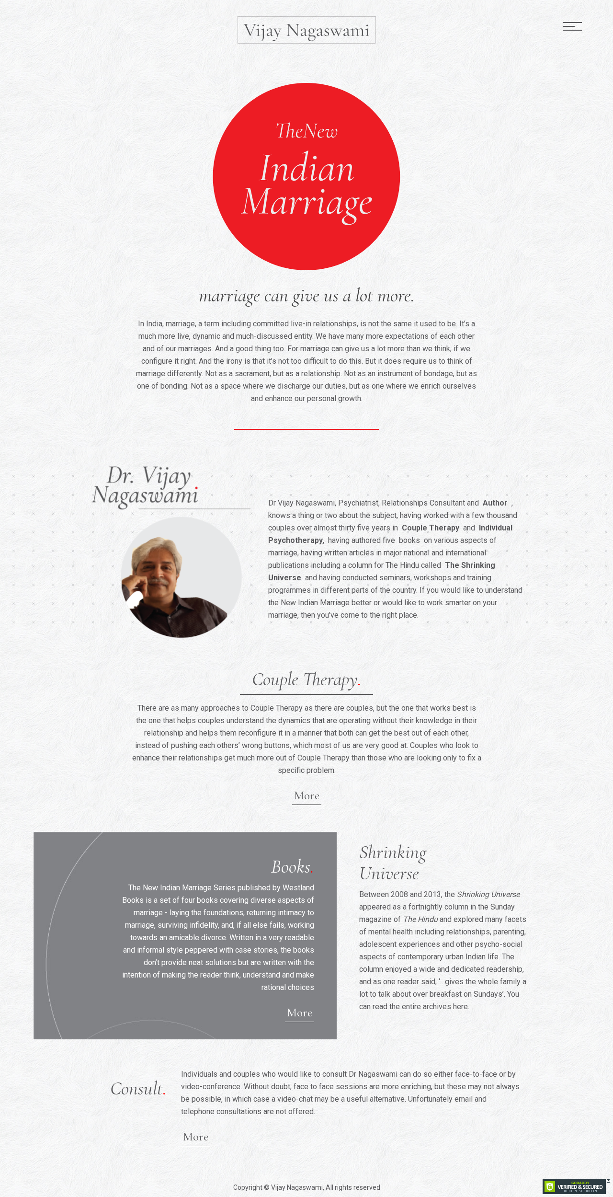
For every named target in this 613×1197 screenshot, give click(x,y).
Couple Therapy (430, 527)
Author (495, 502)
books (409, 540)
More (306, 795)
